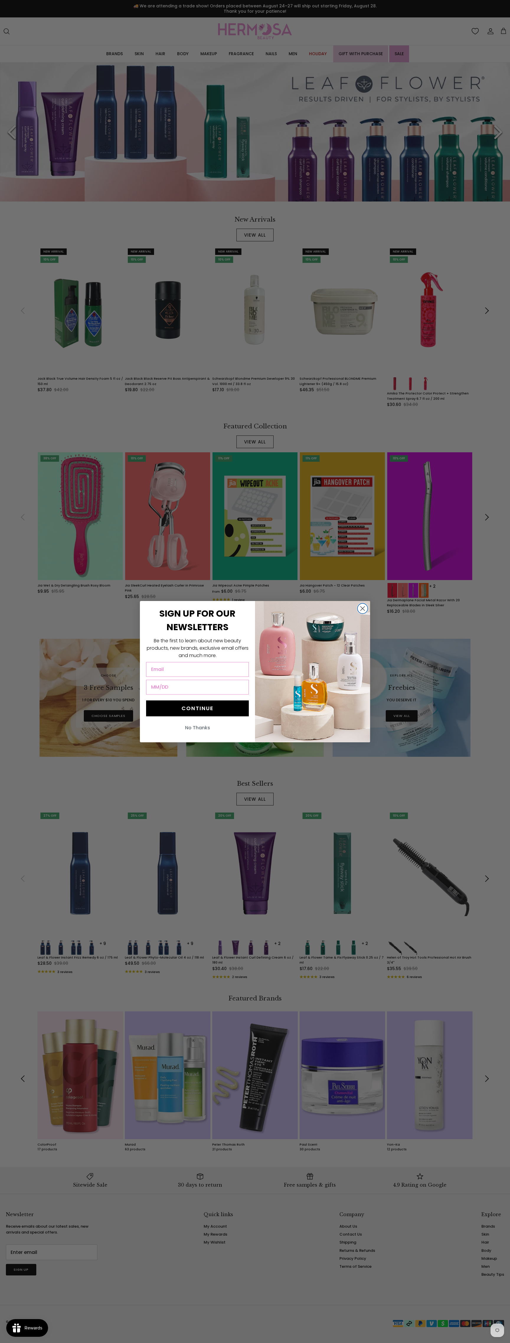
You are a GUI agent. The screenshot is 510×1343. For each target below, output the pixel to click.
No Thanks (197, 727)
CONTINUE (198, 708)
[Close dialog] (362, 608)
